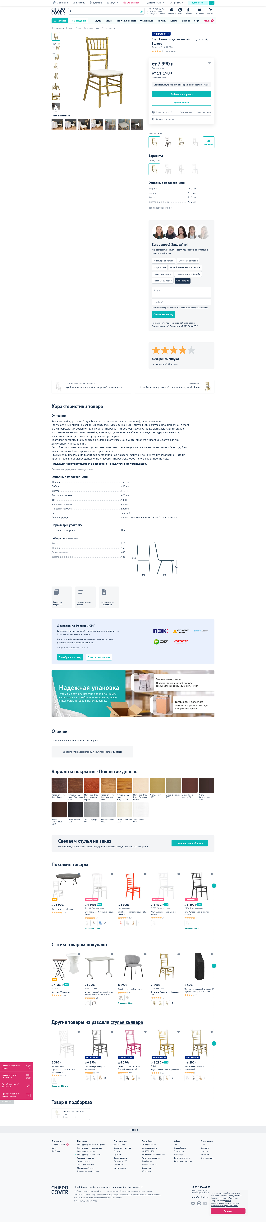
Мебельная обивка (85, 1168)
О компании (62, 2)
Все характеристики (160, 207)
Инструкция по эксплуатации (107, 603)
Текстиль (161, 20)
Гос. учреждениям (149, 1148)
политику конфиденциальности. (224, 1205)
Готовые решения (149, 1164)
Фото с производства (183, 1161)
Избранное (199, 13)
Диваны (186, 20)
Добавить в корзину (181, 94)
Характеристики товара (84, 603)
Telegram (172, 13)
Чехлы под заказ (84, 1161)
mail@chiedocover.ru (202, 1197)
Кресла (173, 20)
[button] (71, 11)
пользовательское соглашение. (147, 1194)
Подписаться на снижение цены (195, 112)
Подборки (56, 1151)
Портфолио (179, 1151)
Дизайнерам (198, 2)
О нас (203, 1144)
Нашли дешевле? (163, 112)
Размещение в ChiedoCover (153, 1154)
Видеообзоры (180, 1148)
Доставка (97, 2)
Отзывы (177, 1144)
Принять (228, 1211)
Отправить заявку (163, 314)
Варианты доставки (164, 119)
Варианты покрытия (57, 603)
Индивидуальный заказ (190, 843)
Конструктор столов (86, 1151)
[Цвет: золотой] (181, 142)
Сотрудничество (149, 1144)
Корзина (210, 13)
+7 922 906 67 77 (155, 8)
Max (180, 13)
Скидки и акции (58, 1144)
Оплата (117, 1151)
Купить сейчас (181, 102)
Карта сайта (119, 1164)
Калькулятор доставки (123, 1148)
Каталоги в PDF (120, 1161)
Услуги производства (151, 1158)
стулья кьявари (127, 1022)
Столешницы (146, 20)
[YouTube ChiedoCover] (205, 1203)
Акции (207, 20)
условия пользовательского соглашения (224, 1201)
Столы (109, 20)
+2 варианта (208, 142)
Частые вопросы (120, 1158)
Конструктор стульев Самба (89, 1154)
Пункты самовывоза (99, 657)
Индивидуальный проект (88, 1171)
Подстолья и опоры (126, 20)
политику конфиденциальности (194, 307)
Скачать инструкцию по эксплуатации (72, 469)
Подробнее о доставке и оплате (72, 647)
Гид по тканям (120, 1168)
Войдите (67, 751)
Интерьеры (178, 1154)
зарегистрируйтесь (87, 751)
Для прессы (146, 1168)
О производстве (207, 1158)
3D (211, 2)
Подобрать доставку (70, 657)
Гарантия (117, 1154)
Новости (204, 1151)
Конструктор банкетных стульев (91, 1144)
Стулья (98, 20)
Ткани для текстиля (85, 1164)
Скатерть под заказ (85, 1158)
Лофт (196, 20)
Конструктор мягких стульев (89, 1148)
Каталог (61, 20)
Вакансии (205, 1154)
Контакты (80, 2)
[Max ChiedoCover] (199, 1203)
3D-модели (146, 1171)
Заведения (80, 20)
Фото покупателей (182, 1158)
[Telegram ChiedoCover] (193, 1203)
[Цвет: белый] (168, 142)
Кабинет (188, 13)
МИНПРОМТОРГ (148, 1151)
